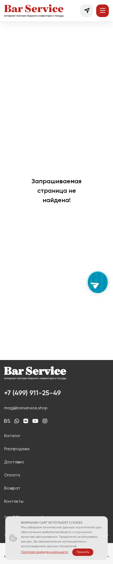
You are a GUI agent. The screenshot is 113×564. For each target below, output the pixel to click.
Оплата (12, 475)
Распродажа (16, 449)
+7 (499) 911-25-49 (32, 393)
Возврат (12, 488)
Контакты (13, 501)
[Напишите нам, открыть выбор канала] (98, 282)
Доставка (14, 462)
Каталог (12, 436)
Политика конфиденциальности (44, 552)
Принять (82, 552)
